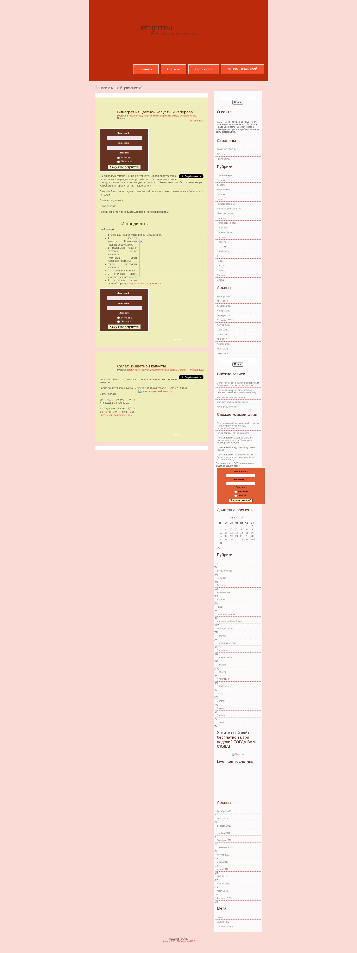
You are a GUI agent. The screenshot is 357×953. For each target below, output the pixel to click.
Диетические (133, 369)
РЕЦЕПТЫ (156, 28)
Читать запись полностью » (145, 283)
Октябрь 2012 (224, 315)
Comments (225, 926)
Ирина (220, 437)
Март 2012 (222, 348)
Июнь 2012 (222, 334)
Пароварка (222, 227)
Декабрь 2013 (224, 296)
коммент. (179, 339)
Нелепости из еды (226, 223)
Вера (219, 423)
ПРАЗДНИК (223, 246)
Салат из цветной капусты (141, 366)
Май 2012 (222, 339)
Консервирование (226, 204)
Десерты (221, 185)
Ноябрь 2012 (223, 310)
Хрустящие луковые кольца (231, 397)
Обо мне (173, 69)
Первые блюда (224, 232)
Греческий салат (240, 433)
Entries (223, 922)
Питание (121, 118)
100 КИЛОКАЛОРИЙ (242, 69)
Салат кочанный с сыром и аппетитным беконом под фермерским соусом (238, 383)
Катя (219, 433)
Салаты (182, 369)
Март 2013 (222, 301)
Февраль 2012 (224, 353)
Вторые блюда (134, 115)
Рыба (220, 261)
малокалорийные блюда (165, 115)
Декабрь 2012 (224, 306)
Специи (221, 275)
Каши (220, 199)
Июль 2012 (222, 329)
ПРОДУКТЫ (223, 251)
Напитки (221, 218)
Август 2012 (223, 325)
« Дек (218, 548)
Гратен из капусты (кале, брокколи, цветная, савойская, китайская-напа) (236, 391)
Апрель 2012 (223, 344)
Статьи (220, 280)
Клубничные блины (227, 406)
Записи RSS (169, 941)
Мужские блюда (188, 115)
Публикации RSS (186, 941)
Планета (221, 242)
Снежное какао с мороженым (232, 402)
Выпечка (221, 180)
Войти (220, 917)
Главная (146, 69)
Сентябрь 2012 (225, 320)
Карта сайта (203, 69)
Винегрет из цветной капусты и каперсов (155, 112)
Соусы (220, 270)
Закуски (147, 115)
